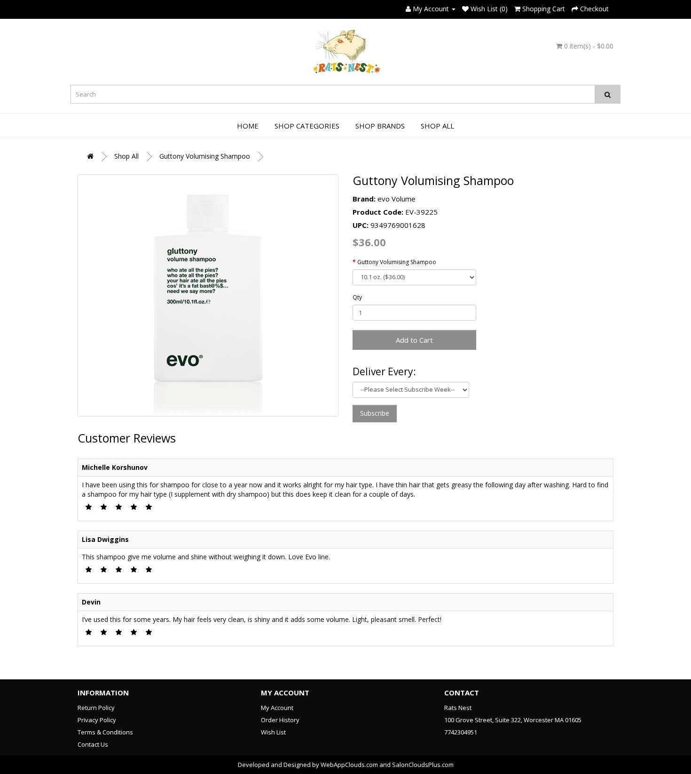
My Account (277, 707)
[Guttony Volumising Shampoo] (208, 295)
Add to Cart (414, 340)
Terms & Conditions (105, 732)
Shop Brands (380, 125)
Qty (357, 297)
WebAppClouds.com (349, 764)
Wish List (273, 732)
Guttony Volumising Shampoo (204, 156)
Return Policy (96, 707)
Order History (280, 720)
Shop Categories (307, 125)
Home (248, 125)
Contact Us (93, 744)
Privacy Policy (97, 720)
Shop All (437, 125)
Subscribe (374, 413)
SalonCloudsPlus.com (423, 764)
